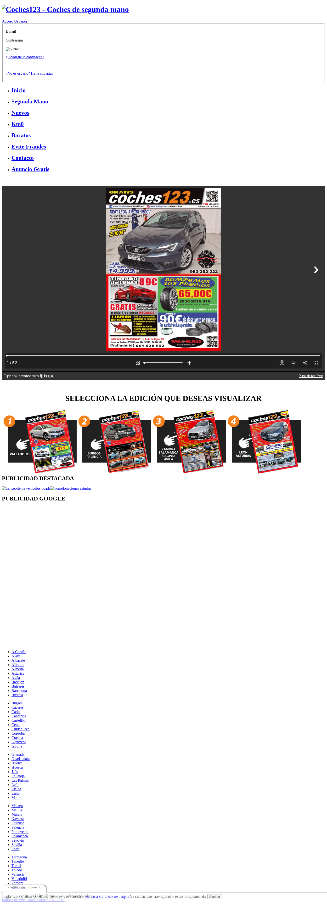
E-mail (11, 31)
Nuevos (20, 113)
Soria (15, 849)
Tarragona (19, 857)
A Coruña (18, 652)
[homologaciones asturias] (71, 488)
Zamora (17, 883)
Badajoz (17, 682)
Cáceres (17, 707)
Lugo (15, 793)
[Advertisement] (145, 545)
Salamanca (19, 836)
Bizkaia (17, 695)
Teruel (16, 866)
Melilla (16, 810)
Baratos (21, 135)
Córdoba (18, 733)
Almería (17, 669)
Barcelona (19, 691)
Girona (16, 746)
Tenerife (17, 861)
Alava (16, 656)
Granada (17, 754)
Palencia (17, 827)
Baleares (17, 686)
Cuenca (17, 738)
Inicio (18, 90)
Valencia (17, 874)
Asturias (17, 673)
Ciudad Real (20, 729)
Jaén (14, 772)
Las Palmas (20, 780)
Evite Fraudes (28, 146)
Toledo (16, 870)
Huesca (17, 767)
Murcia (16, 814)
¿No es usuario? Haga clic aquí (29, 73)
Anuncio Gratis (30, 169)
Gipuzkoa (18, 742)
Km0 (17, 124)
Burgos (17, 703)
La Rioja (18, 776)
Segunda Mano (29, 101)
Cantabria (18, 716)
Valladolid (19, 879)
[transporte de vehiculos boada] (26, 488)
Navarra (17, 819)
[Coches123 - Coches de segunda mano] (65, 9)
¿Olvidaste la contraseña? (25, 57)
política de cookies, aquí (107, 896)
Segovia (17, 840)
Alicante (17, 665)
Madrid (17, 798)
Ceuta (15, 725)
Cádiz (15, 712)
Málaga (17, 806)
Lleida (16, 789)
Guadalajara (20, 759)
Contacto (22, 158)
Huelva (17, 763)
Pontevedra (19, 832)
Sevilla (16, 845)
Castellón (18, 720)
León (15, 785)
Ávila (15, 678)
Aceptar (214, 896)
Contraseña (14, 40)
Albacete (18, 660)
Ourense (17, 823)
